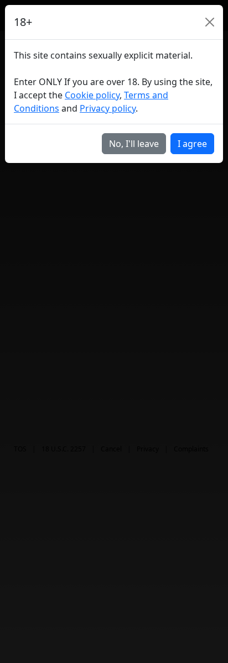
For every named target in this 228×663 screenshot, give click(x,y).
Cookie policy (92, 95)
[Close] (210, 22)
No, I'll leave (134, 144)
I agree (192, 144)
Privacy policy (108, 108)
